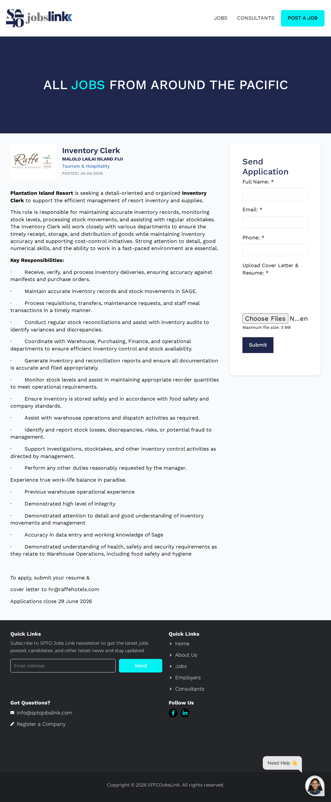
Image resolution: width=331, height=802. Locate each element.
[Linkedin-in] (185, 713)
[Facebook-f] (173, 713)
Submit (258, 345)
